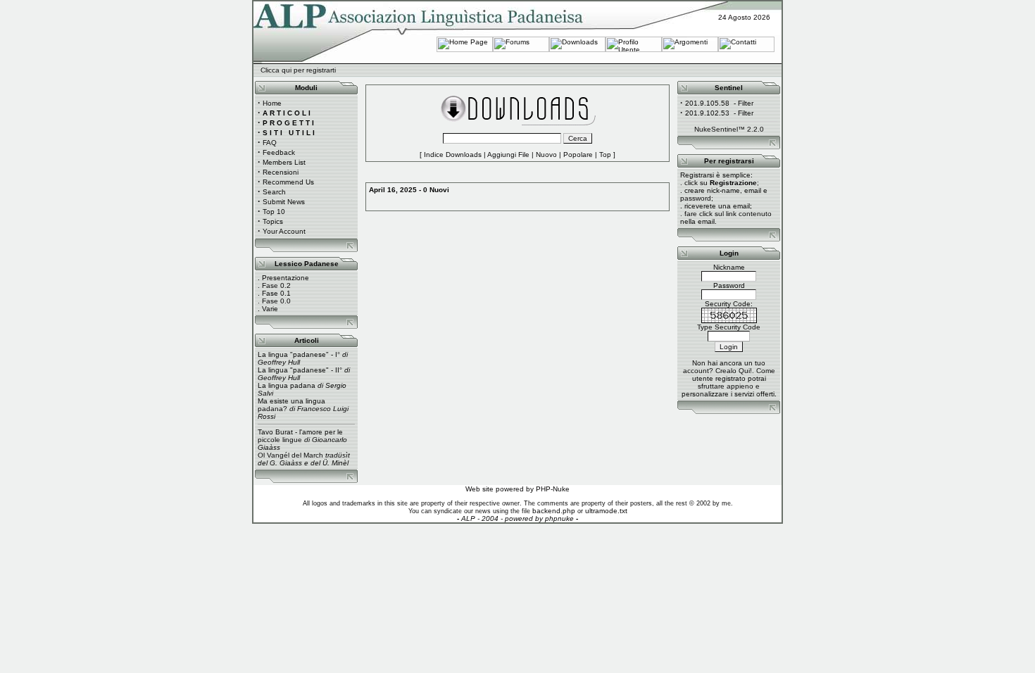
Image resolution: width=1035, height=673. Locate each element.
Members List (284, 162)
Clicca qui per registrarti (298, 70)
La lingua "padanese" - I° (299, 354)
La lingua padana (286, 385)
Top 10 (274, 211)
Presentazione (285, 278)
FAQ (270, 142)
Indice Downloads (453, 154)
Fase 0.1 (276, 293)
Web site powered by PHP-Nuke (517, 489)
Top (605, 154)
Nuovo (546, 154)
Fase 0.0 (276, 301)
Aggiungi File (508, 154)
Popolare (578, 154)
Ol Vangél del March (290, 455)
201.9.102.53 (707, 113)
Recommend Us (288, 182)
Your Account (284, 231)
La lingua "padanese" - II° (300, 370)
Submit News (284, 202)
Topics (273, 221)
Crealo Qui (732, 371)
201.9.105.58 (707, 103)
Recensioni (281, 172)
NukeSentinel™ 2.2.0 (729, 129)
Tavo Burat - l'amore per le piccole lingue (300, 436)
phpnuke (559, 518)
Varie (270, 309)
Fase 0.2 (276, 285)
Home (272, 103)
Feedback (279, 152)
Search (274, 192)
